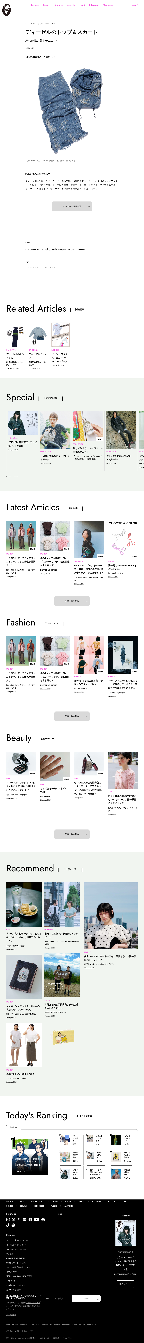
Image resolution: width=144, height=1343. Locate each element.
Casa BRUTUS (46, 1324)
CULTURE (81, 1201)
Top (26, 24)
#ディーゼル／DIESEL (33, 267)
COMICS (9, 1206)
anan (8, 1324)
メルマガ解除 (11, 1315)
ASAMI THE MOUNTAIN (15, 1258)
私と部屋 (9, 1254)
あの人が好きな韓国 (14, 1290)
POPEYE (23, 1324)
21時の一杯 (10, 1281)
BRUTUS (15, 1324)
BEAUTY (68, 1201)
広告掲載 (56, 1338)
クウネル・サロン (13, 1331)
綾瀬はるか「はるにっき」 (16, 1263)
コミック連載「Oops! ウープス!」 (19, 1267)
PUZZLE (54, 1206)
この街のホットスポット (15, 1285)
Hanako (57, 1324)
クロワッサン (34, 1324)
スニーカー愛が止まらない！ (17, 1240)
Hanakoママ (91, 1324)
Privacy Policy (67, 1338)
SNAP (22, 1201)
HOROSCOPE (39, 1206)
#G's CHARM (50, 267)
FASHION (9, 1201)
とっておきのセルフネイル (16, 1245)
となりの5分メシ (12, 1272)
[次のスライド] (13, 476)
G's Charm (34, 24)
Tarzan (74, 1324)
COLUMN (23, 1206)
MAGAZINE (68, 1206)
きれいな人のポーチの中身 (16, 1249)
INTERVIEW (96, 1201)
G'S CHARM (53, 1201)
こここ (24, 1331)
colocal (82, 1324)
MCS (31, 1331)
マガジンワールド (43, 1338)
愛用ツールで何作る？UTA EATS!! (19, 1276)
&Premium (66, 1324)
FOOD (124, 1201)
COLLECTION (36, 1201)
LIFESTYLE (111, 1201)
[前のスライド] (8, 476)
